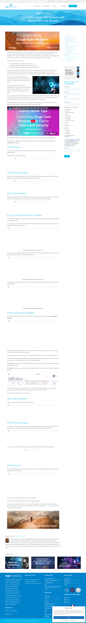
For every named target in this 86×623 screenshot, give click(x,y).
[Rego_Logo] (11, 4)
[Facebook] (78, 67)
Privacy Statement (72, 620)
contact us (48, 505)
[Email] (78, 76)
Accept (68, 617)
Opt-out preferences (65, 620)
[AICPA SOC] (66, 588)
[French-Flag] (72, 605)
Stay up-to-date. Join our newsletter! (72, 58)
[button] (83, 608)
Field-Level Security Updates (72, 45)
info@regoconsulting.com (11, 612)
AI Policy (36, 621)
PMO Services (68, 36)
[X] (78, 70)
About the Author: (71, 54)
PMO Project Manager (70, 38)
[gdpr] (72, 588)
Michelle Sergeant (20, 536)
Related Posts (69, 61)
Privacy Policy (31, 621)
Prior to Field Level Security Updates (71, 42)
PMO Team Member (70, 40)
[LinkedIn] (78, 73)
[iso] (78, 588)
